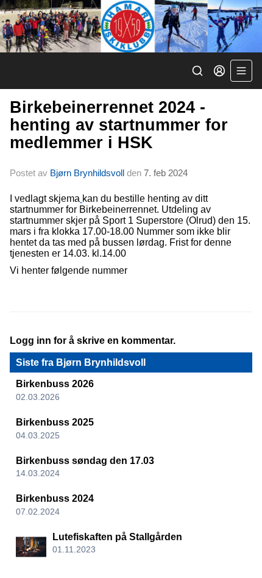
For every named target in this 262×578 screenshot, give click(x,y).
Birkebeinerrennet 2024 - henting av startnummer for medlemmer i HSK (119, 125)
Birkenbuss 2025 (55, 422)
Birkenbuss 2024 (55, 498)
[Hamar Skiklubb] (131, 26)
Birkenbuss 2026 (55, 384)
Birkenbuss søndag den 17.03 (85, 460)
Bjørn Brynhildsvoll (87, 173)
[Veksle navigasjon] (241, 71)
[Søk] (197, 71)
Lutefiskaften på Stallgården (117, 537)
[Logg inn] (219, 71)
